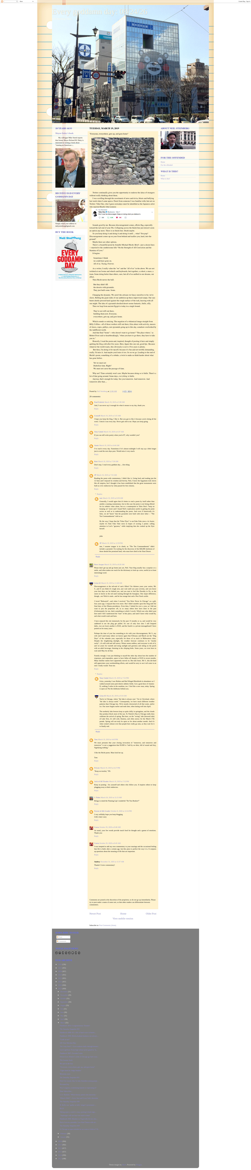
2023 (60, 975)
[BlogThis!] (125, 391)
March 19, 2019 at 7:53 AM (107, 475)
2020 (60, 985)
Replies (99, 494)
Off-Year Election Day (68, 1043)
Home (123, 913)
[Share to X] (127, 391)
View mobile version (123, 918)
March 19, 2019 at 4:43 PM (108, 739)
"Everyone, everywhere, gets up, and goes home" (77, 1067)
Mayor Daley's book (64, 133)
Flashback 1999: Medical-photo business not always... (79, 1036)
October (63, 998)
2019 (60, 989)
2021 (60, 982)
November (64, 995)
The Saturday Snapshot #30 (69, 1102)
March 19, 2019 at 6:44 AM (109, 445)
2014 (60, 1155)
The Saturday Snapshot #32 (69, 1029)
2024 (60, 971)
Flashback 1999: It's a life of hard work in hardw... (78, 1032)
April (62, 1019)
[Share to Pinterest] (131, 391)
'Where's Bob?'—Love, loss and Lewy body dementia (79, 1098)
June (62, 1012)
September (64, 1002)
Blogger (139, 1165)
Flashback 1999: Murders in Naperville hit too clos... (79, 1119)
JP (95, 475)
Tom (96, 739)
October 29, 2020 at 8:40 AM (110, 827)
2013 (60, 1159)
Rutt (96, 461)
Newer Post (95, 913)
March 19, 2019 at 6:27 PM (110, 768)
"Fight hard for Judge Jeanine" (70, 1070)
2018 (60, 1141)
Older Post (151, 913)
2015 (60, 1152)
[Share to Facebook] (129, 391)
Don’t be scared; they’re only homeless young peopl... (79, 1081)
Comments (62, 941)
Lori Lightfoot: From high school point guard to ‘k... (78, 1050)
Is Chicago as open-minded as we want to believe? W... (79, 1129)
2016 (60, 1148)
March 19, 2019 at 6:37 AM (114, 432)
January (63, 1137)
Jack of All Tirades (101, 781)
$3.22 (62, 1108)
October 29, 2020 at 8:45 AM (110, 843)
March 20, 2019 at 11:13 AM (111, 797)
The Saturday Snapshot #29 (69, 1126)
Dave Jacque (99, 564)
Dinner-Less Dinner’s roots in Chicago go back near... (79, 1057)
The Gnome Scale (66, 1060)
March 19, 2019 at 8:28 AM (114, 564)
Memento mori (65, 1074)
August (63, 1005)
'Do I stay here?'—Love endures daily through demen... (79, 1046)
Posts (60, 937)
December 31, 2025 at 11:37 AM (112, 862)
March (62, 1023)
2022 (60, 978)
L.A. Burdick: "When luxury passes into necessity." (78, 1095)
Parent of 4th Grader (102, 811)
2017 (60, 1145)
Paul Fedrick (99, 402)
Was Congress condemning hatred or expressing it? (78, 1088)
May (62, 1016)
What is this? (165, 179)
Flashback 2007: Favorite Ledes (71, 1053)
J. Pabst (97, 797)
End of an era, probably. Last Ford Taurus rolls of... (78, 1122)
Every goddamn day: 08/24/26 (99, 11)
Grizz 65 (97, 583)
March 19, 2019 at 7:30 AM (108, 461)
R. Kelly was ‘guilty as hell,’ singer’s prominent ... (78, 1105)
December (64, 992)
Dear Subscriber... (66, 1091)
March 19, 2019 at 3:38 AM (115, 402)
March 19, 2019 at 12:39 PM (112, 543)
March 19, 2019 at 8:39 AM (113, 498)
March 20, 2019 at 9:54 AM (117, 696)
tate (101, 498)
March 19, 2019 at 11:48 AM (111, 583)
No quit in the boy (66, 1064)
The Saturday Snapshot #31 (69, 1077)
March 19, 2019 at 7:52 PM (119, 678)
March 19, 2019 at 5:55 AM (111, 416)
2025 (60, 968)
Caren (96, 827)
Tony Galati (98, 432)
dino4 (124, 1165)
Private (97, 768)
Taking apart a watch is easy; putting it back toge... (78, 1112)
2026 (60, 964)
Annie (96, 445)
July (62, 1009)
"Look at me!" (65, 1039)
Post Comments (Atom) (107, 925)
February (63, 1133)
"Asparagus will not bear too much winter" (75, 1115)
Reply (96, 409)
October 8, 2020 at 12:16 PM (121, 811)
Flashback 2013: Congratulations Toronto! (75, 1026)
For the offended (167, 165)
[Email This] (123, 391)
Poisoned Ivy (64, 1084)
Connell (97, 416)
